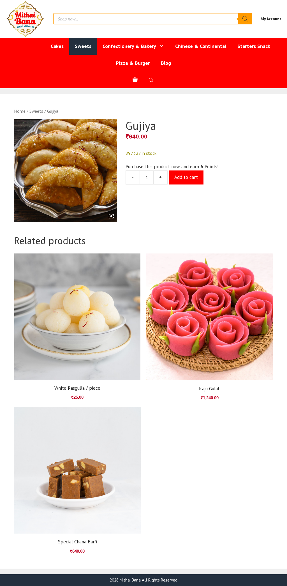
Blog (166, 63)
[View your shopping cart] (135, 79)
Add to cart (186, 177)
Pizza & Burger (133, 63)
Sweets (83, 46)
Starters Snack (253, 46)
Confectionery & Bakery (129, 46)
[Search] (245, 18)
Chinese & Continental (200, 46)
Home (20, 111)
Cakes (57, 46)
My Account (271, 18)
